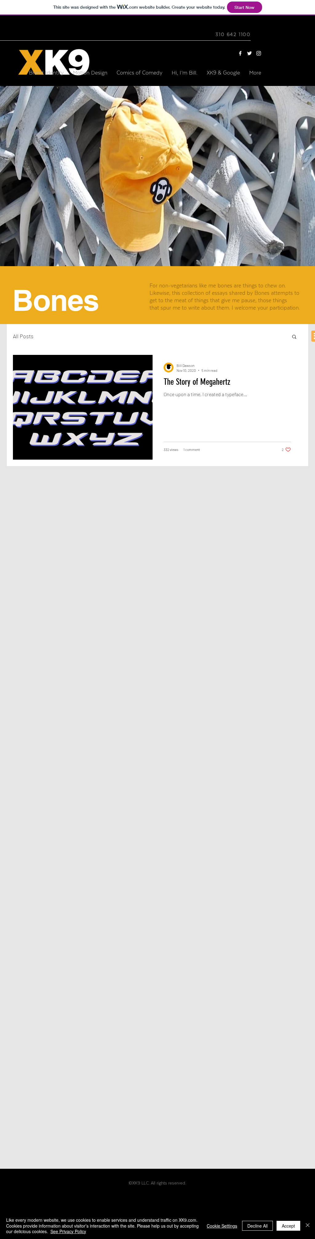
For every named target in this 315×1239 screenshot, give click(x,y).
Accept (288, 1226)
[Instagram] (259, 53)
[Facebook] (240, 53)
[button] (294, 337)
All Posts (23, 336)
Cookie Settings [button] (222, 1226)
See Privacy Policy (68, 1231)
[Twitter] (249, 53)
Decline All (257, 1226)
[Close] (307, 1225)
